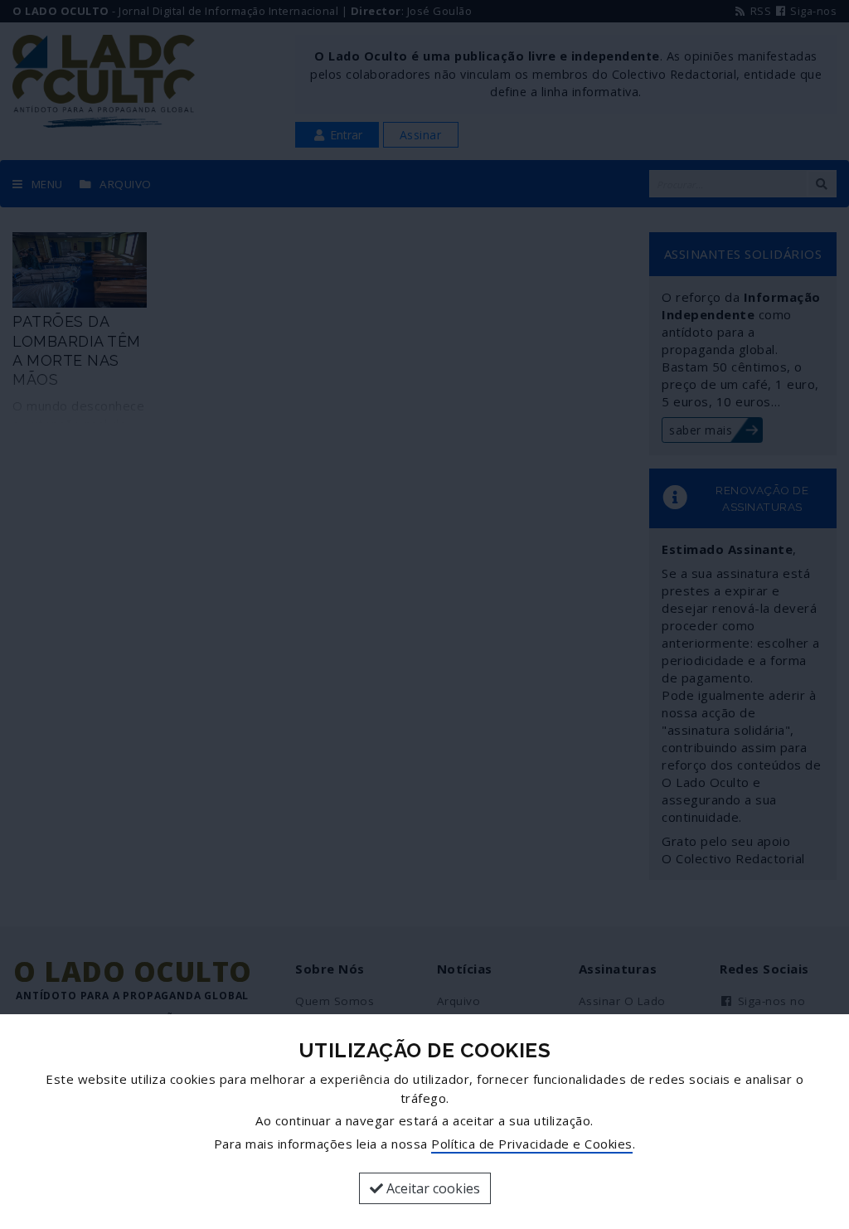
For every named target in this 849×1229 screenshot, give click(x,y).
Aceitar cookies (431, 1188)
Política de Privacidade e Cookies (532, 1143)
